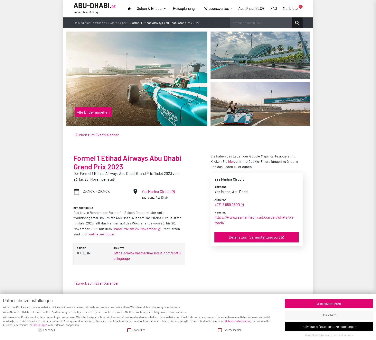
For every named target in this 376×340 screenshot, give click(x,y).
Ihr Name (4, 4)
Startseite (98, 22)
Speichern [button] (329, 315)
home (129, 8)
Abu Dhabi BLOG (251, 8)
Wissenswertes (216, 8)
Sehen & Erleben (150, 8)
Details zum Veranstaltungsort (254, 237)
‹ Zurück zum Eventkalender (96, 135)
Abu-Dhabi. (94, 8)
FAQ (273, 8)
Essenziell (49, 330)
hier (231, 161)
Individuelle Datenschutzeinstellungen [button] (329, 326)
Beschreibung (83, 208)
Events (112, 22)
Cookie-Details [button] (312, 335)
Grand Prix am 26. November (135, 229)
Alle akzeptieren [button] (329, 303)
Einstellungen (39, 325)
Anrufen (220, 199)
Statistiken (139, 330)
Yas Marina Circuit (156, 191)
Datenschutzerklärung (238, 321)
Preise (81, 248)
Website (220, 212)
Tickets (119, 248)
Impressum (347, 335)
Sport (124, 22)
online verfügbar (101, 234)
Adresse (220, 187)
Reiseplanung (184, 8)
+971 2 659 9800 (227, 204)
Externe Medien (232, 330)
